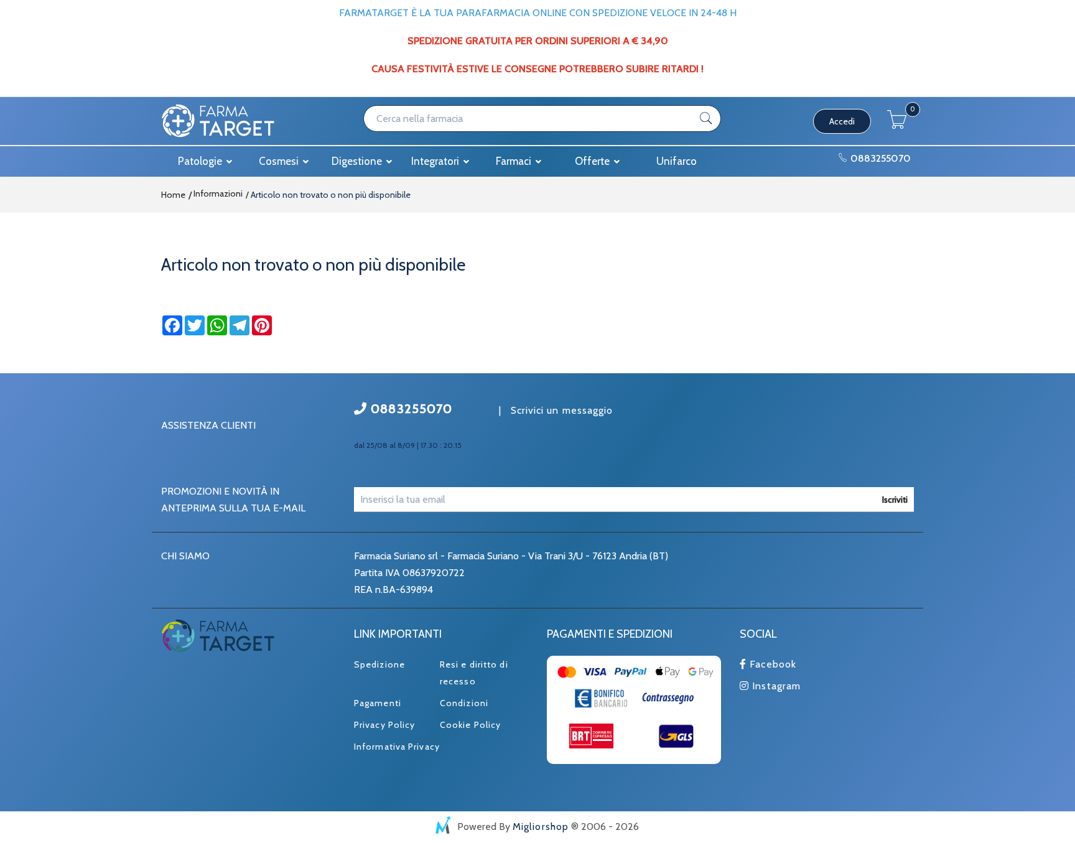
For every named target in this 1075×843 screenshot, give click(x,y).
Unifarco (676, 161)
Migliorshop (541, 826)
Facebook (771, 664)
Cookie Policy (470, 724)
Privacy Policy (384, 724)
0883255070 (879, 158)
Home (173, 194)
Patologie (201, 161)
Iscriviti (895, 499)
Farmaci (515, 161)
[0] (897, 125)
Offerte (593, 161)
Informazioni (217, 193)
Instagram (775, 686)
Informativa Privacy (397, 746)
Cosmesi (280, 161)
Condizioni (464, 703)
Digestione (358, 161)
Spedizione (379, 664)
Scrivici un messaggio (562, 410)
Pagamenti (377, 703)
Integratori (436, 161)
